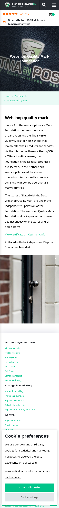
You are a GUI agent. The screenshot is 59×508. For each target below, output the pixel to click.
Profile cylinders (12, 353)
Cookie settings (29, 497)
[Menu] (54, 5)
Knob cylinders (12, 357)
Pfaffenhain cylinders (14, 396)
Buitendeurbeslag (13, 380)
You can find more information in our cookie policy (27, 474)
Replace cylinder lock (14, 400)
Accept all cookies (29, 487)
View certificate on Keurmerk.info (25, 234)
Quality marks (11, 425)
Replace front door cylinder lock (20, 409)
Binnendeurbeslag (13, 375)
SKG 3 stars (10, 371)
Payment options (13, 420)
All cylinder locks (12, 348)
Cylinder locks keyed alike (17, 405)
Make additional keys (14, 391)
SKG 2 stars (10, 366)
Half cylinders (11, 362)
